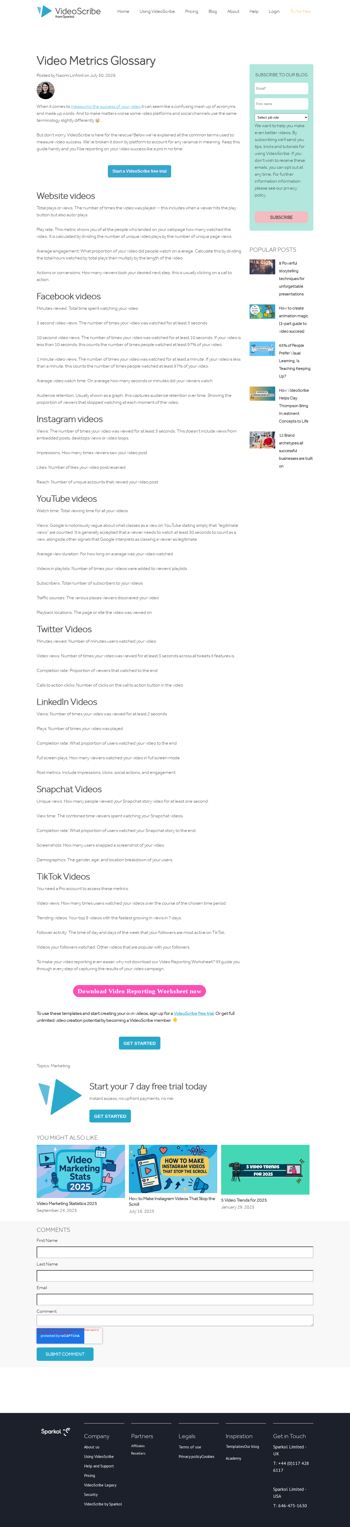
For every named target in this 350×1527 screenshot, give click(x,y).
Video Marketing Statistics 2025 (67, 1203)
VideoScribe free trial (194, 1013)
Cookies (207, 1456)
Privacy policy (190, 1456)
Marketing (60, 1066)
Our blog (251, 1446)
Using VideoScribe (99, 1456)
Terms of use (190, 1446)
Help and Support (99, 1465)
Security (91, 1494)
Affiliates (138, 1446)
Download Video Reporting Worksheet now (139, 991)
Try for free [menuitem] (300, 11)
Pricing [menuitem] (191, 11)
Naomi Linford (70, 75)
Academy (233, 1458)
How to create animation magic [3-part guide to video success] (293, 320)
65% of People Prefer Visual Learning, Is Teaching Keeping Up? (295, 361)
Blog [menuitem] (213, 11)
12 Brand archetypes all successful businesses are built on (296, 451)
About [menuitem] (233, 11)
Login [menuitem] (274, 11)
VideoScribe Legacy (100, 1484)
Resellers (138, 1453)
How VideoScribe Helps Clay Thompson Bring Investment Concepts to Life (294, 406)
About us (91, 1446)
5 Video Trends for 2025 (244, 1200)
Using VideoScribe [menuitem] (157, 11)
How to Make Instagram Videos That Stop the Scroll (172, 1201)
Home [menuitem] (123, 11)
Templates (235, 1446)
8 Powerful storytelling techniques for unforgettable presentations (291, 278)
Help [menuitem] (254, 11)
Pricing (89, 1475)
